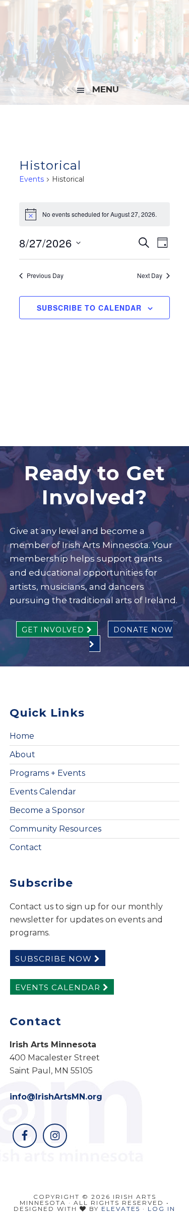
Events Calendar (43, 791)
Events (31, 179)
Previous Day (45, 275)
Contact (26, 847)
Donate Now (143, 629)
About (22, 754)
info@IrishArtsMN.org (56, 1097)
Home (22, 736)
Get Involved (54, 629)
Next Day (149, 275)
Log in (161, 1208)
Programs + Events (47, 773)
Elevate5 (120, 1208)
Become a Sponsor (47, 810)
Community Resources (55, 829)
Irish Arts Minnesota (95, 38)
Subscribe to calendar (89, 308)
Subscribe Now (54, 959)
